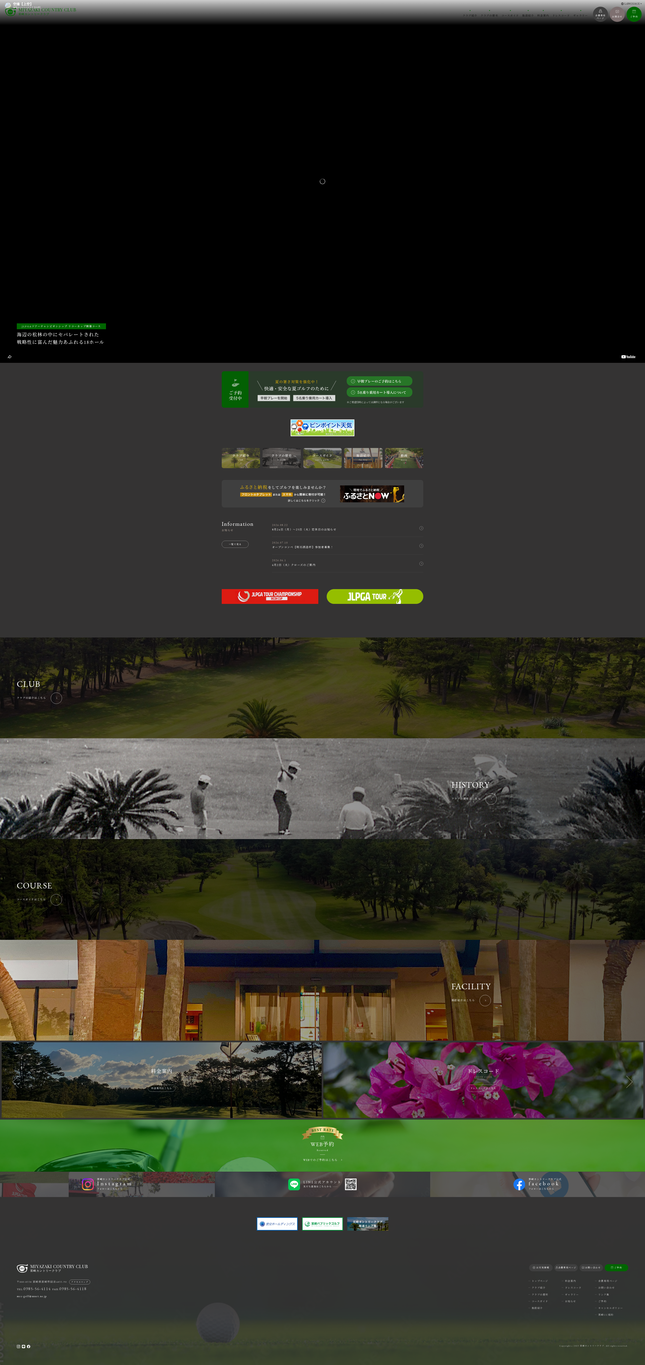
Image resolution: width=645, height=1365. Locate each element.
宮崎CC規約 (605, 1314)
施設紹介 (528, 15)
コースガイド (510, 15)
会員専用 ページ (600, 17)
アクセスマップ (79, 1282)
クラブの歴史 (489, 15)
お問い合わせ (606, 1287)
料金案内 (543, 15)
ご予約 (634, 16)
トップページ (540, 1281)
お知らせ (570, 1301)
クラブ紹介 (470, 15)
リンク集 (603, 1294)
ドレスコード (561, 15)
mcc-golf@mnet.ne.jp (32, 1296)
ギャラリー (580, 15)
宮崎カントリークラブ (47, 12)
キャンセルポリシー (610, 1308)
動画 (404, 457)
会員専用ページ (608, 1281)
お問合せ (617, 16)
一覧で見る (235, 544)
